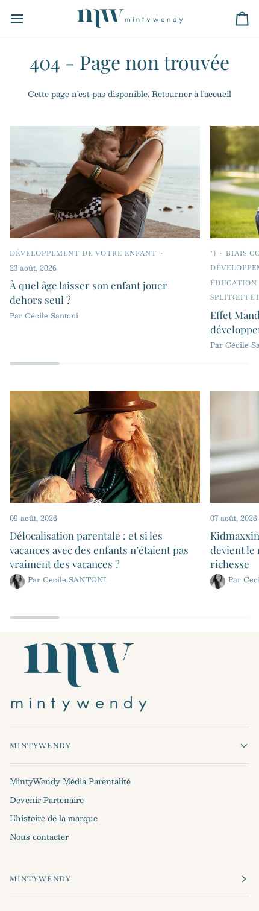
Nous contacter (39, 836)
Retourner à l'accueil (191, 94)
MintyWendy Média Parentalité (70, 781)
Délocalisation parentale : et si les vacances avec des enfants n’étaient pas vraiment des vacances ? (99, 549)
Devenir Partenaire (47, 800)
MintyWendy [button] (40, 746)
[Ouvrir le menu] (28, 18)
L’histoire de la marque (54, 818)
